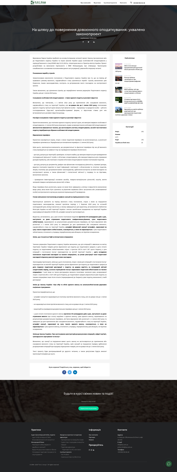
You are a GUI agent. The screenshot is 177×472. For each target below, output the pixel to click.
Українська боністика (122, 142)
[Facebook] (89, 450)
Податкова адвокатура (68, 447)
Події (117, 140)
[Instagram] (91, 450)
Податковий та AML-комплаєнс (71, 449)
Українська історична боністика (71, 457)
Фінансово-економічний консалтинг (43, 440)
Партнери (92, 437)
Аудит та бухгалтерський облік (41, 437)
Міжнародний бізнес (37, 442)
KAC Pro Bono (65, 454)
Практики (97, 3)
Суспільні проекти (110, 3)
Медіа (117, 131)
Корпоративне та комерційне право (72, 440)
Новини (117, 134)
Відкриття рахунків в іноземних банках (44, 449)
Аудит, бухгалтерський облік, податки (43, 435)
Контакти (123, 3)
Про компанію (86, 3)
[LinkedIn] (93, 450)
